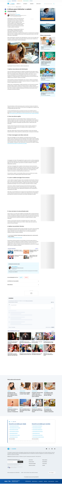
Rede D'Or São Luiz (34, 481)
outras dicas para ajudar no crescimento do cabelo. (17, 143)
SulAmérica (45, 481)
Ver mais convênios (35, 438)
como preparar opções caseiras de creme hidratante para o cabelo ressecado (24, 113)
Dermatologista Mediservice (37, 429)
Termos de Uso (44, 463)
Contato (43, 465)
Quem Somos (31, 459)
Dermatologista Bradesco (37, 427)
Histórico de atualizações (13, 281)
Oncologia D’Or (41, 481)
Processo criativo (31, 461)
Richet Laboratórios (51, 481)
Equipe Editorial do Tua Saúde (17, 16)
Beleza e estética (18, 6)
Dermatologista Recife (13, 433)
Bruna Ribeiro (14, 266)
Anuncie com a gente (32, 465)
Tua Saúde (9, 6)
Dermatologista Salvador (14, 429)
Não (27, 277)
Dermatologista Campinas (14, 431)
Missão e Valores (44, 459)
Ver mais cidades (12, 438)
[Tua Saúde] (10, 3)
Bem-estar (13, 6)
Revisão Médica (44, 461)
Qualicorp (56, 481)
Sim (21, 277)
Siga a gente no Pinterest (54, 448)
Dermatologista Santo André (15, 435)
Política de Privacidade (32, 463)
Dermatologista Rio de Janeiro (15, 427)
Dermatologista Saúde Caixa (37, 435)
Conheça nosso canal (46, 448)
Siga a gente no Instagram (49, 448)
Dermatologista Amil (36, 433)
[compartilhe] (5, 9)
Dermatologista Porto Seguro (38, 431)
